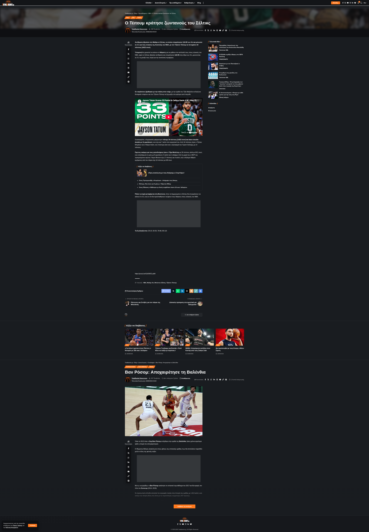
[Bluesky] (355, 3)
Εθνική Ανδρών (224, 97)
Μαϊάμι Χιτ (150, 282)
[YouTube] (347, 3)
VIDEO (139, 17)
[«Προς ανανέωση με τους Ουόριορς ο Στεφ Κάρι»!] (142, 172)
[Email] (220, 30)
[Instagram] (350, 3)
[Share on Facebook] (205, 30)
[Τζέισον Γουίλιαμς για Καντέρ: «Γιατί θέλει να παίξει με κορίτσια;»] (169, 337)
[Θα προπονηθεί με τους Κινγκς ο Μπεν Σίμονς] (230, 337)
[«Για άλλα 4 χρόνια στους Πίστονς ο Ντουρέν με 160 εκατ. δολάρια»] (139, 337)
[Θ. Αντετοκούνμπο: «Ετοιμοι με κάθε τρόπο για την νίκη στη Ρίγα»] (213, 95)
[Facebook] (343, 3)
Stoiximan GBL (223, 50)
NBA (127, 17)
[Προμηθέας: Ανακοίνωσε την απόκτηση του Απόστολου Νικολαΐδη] (213, 48)
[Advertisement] (169, 74)
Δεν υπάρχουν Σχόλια (171, 29)
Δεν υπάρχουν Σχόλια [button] (193, 314)
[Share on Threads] (217, 30)
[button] (32, 525)
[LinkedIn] (352, 3)
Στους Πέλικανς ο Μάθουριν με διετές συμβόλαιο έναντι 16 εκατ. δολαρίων (163, 187)
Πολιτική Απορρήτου (12, 527)
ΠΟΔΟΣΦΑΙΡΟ (223, 59)
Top (133, 17)
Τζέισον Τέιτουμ (171, 282)
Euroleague (130, 366)
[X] (345, 3)
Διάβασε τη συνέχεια (184, 506)
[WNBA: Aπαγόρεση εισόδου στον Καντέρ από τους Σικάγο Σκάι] (199, 337)
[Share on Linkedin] (214, 30)
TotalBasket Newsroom (139, 29)
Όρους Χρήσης (17, 525)
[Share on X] (208, 30)
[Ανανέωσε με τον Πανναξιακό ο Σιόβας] (213, 66)
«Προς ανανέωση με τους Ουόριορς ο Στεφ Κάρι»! (166, 173)
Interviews (222, 88)
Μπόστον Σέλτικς (160, 282)
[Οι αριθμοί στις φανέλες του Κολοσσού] (213, 75)
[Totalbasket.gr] (8, 3)
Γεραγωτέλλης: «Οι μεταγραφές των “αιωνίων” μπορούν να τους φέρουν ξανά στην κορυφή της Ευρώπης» (231, 84)
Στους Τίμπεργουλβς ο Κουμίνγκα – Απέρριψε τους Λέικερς (158, 180)
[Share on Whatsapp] (211, 30)
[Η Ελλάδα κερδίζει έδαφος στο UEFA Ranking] (213, 57)
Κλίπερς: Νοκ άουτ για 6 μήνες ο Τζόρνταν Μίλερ (155, 184)
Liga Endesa (142, 366)
